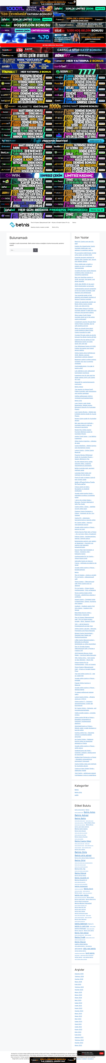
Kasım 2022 (78, 1029)
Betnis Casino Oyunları (81, 837)
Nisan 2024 (78, 997)
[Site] (26, 77)
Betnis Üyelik (80, 937)
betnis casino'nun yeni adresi (80, 835)
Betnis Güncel (80, 873)
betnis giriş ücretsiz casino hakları (81, 871)
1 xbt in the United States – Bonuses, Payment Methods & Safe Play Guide (84, 502)
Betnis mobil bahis (80, 899)
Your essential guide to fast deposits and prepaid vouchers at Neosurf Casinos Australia (85, 297)
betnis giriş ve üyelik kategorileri (81, 866)
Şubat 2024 (78, 1003)
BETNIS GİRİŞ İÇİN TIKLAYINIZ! (53, 45)
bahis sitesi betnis (80, 810)
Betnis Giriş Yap (80, 869)
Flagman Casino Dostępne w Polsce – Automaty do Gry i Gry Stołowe (84, 513)
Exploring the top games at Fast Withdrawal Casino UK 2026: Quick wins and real (85, 341)
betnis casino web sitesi (79, 843)
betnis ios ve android (79, 888)
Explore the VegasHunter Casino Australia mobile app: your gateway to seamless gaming (85, 248)
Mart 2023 (78, 1019)
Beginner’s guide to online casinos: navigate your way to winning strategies (85, 361)
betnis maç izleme (82, 895)
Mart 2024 (78, 1000)
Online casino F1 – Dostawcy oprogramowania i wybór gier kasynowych (84, 703)
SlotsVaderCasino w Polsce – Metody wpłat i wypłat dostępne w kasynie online (85, 728)
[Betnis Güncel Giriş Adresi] (19, 225)
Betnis (74, 222)
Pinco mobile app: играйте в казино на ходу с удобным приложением (83, 266)
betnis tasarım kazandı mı (80, 921)
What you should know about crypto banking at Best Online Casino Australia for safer (84, 330)
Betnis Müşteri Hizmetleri (83, 903)
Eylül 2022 (78, 1035)
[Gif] (53, 106)
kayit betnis (90, 953)
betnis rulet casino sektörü (80, 915)
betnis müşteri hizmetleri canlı (81, 905)
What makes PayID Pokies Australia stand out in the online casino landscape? (85, 317)
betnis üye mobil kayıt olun (80, 939)
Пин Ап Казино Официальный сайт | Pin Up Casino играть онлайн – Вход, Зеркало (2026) (85, 619)
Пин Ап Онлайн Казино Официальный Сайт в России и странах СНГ (85, 648)
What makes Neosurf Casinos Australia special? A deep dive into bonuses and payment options (85, 310)
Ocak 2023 (78, 1024)
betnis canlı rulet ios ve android (81, 833)
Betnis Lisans (78, 893)
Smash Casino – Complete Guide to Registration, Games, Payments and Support (85, 601)
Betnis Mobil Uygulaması (82, 901)
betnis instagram (81, 886)
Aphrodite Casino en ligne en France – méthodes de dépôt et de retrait (85, 563)
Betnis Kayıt (88, 889)
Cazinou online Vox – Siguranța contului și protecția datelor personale (84, 735)
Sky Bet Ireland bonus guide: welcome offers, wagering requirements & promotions (84, 463)
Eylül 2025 (78, 984)
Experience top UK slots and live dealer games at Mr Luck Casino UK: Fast (85, 377)
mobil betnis (77, 955)
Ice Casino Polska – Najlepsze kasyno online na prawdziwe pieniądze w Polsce (84, 741)
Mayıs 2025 (78, 992)
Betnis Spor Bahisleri (80, 919)
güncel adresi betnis (80, 951)
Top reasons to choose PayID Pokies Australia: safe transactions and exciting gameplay (85, 391)
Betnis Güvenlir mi (81, 880)
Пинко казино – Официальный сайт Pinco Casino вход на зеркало (84, 583)
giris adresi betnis (80, 946)
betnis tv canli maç (82, 926)
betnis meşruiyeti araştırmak (80, 897)
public (76, 795)
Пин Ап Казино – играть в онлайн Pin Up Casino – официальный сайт (85, 577)
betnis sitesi (88, 915)
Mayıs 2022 (78, 1045)
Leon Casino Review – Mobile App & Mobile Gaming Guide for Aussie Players (85, 414)
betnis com (87, 843)
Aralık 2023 (78, 1005)
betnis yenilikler (88, 935)
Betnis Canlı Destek (80, 831)
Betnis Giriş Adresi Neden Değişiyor (85, 858)
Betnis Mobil (90, 897)
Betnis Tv (91, 924)
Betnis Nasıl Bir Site (80, 907)
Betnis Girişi (80, 860)
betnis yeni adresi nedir (79, 935)
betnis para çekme (80, 911)
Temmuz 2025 (79, 987)
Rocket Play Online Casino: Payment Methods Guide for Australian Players (83, 432)
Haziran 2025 (79, 989)
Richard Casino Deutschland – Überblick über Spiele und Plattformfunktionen (84, 635)
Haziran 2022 (79, 1043)
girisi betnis (78, 948)
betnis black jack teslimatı (80, 824)
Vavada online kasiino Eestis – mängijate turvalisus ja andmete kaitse (85, 495)
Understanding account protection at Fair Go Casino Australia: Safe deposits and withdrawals (85, 290)
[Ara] (35, 250)
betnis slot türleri (88, 917)
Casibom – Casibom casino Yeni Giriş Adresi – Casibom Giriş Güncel (85, 608)
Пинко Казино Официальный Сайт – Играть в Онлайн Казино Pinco (85, 669)
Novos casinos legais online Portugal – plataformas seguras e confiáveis (85, 595)
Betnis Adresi (79, 387)
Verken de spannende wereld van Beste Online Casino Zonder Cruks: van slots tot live (85, 304)
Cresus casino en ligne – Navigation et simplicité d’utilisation (82, 489)
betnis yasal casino (90, 928)
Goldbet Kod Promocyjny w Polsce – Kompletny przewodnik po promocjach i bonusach (85, 759)
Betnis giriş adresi (83, 855)
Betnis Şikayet (80, 942)
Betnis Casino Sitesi (83, 841)
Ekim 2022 (78, 1032)
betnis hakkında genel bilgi (80, 882)
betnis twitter (92, 926)
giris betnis (89, 946)
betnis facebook (78, 847)
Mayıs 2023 (78, 1013)
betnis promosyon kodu (81, 913)
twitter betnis (78, 957)
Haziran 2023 (79, 1011)
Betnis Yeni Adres (89, 930)
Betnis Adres (89, 812)
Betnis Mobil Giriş (91, 899)
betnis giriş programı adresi (80, 864)
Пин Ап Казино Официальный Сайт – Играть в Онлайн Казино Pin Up (50, 222)
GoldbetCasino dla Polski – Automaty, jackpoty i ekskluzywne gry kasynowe (85, 752)
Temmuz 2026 (79, 976)
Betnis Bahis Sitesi (89, 823)
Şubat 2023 (78, 1021)
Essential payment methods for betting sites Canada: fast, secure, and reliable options (85, 259)
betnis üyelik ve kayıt (90, 937)
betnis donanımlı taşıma (79, 845)
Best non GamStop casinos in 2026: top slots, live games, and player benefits (85, 279)
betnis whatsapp (80, 928)
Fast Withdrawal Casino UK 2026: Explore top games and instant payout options (85, 348)
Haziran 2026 (79, 979)
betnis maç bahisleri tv (87, 893)
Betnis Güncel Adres (80, 875)
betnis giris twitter (80, 849)
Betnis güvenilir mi (82, 878)
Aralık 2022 (78, 1027)
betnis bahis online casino (80, 820)
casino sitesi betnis (81, 944)
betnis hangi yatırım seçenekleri (81, 884)
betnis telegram (81, 924)
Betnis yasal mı (79, 930)
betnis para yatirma (80, 909)
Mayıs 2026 (78, 982)
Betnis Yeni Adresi (82, 933)
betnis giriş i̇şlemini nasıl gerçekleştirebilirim (83, 862)
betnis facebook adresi (86, 847)
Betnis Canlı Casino (81, 829)
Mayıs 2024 (78, 995)
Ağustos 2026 (79, 974)
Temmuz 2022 (79, 1040)
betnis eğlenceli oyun (89, 845)
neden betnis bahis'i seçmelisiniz (86, 955)
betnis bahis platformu (79, 822)
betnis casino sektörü (79, 839)
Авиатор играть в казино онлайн (40, 227)
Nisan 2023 (78, 1016)
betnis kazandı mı (86, 891)
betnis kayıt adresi (78, 891)
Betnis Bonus (89, 824)
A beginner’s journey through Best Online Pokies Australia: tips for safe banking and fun (85, 324)
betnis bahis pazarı (89, 820)
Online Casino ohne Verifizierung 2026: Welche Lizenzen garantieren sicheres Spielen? (85, 355)
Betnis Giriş (55, 227)
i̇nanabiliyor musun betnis (80, 953)
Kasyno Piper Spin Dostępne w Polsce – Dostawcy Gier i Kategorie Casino (84, 552)
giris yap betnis (89, 948)
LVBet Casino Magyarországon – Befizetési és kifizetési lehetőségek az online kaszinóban (85, 642)
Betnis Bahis (80, 818)
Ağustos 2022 (79, 1037)
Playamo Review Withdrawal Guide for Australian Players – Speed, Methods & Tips (84, 457)
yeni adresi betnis (88, 957)
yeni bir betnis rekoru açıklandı (81, 959)
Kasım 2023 (78, 1008)
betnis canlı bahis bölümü (82, 827)
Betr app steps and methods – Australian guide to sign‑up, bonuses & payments (84, 425)
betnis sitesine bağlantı (79, 917)
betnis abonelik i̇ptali (79, 812)
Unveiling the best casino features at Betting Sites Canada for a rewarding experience (85, 272)
